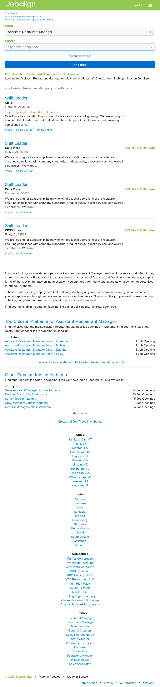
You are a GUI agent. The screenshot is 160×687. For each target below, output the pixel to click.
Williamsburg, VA (80, 477)
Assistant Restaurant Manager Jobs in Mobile (35, 345)
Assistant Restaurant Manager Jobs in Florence (36, 341)
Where (10, 41)
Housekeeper (80, 659)
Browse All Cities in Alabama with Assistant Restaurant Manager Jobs (80, 362)
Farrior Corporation (80, 558)
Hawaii (80, 532)
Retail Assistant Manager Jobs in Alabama (32, 390)
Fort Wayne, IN (80, 452)
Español (137, 5)
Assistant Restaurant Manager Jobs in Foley (34, 353)
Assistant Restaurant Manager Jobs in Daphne (35, 349)
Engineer (80, 647)
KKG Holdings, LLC (80, 575)
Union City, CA (80, 472)
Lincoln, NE (80, 464)
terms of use (89, 682)
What (9, 26)
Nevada (80, 545)
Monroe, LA (80, 447)
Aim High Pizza (80, 583)
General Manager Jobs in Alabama (28, 407)
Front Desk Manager (80, 622)
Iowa (80, 507)
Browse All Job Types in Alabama (80, 421)
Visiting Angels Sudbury (80, 596)
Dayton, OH (80, 456)
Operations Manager (80, 655)
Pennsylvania (80, 528)
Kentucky (80, 511)
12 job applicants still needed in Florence (32, 112)
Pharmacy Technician (80, 643)
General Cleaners (80, 630)
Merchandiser (80, 626)
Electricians (80, 651)
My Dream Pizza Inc (80, 562)
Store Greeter (80, 638)
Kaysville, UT (80, 485)
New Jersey (80, 520)
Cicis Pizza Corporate (80, 567)
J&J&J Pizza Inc (80, 587)
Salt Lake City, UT (80, 439)
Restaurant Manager (80, 618)
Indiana (80, 515)
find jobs (80, 64)
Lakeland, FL (80, 481)
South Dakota (80, 536)
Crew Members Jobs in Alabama (26, 402)
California (80, 540)
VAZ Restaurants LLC (80, 579)
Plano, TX (80, 443)
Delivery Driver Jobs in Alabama (26, 394)
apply (8, 129)
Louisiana (80, 503)
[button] (150, 5)
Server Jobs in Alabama (20, 398)
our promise (128, 682)
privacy (108, 682)
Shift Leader (16, 98)
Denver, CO (80, 460)
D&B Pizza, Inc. (80, 571)
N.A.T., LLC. (80, 592)
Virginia (80, 499)
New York (80, 524)
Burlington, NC (80, 468)
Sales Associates (80, 664)
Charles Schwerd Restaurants (80, 604)
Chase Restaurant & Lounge (80, 600)
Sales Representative (80, 634)
